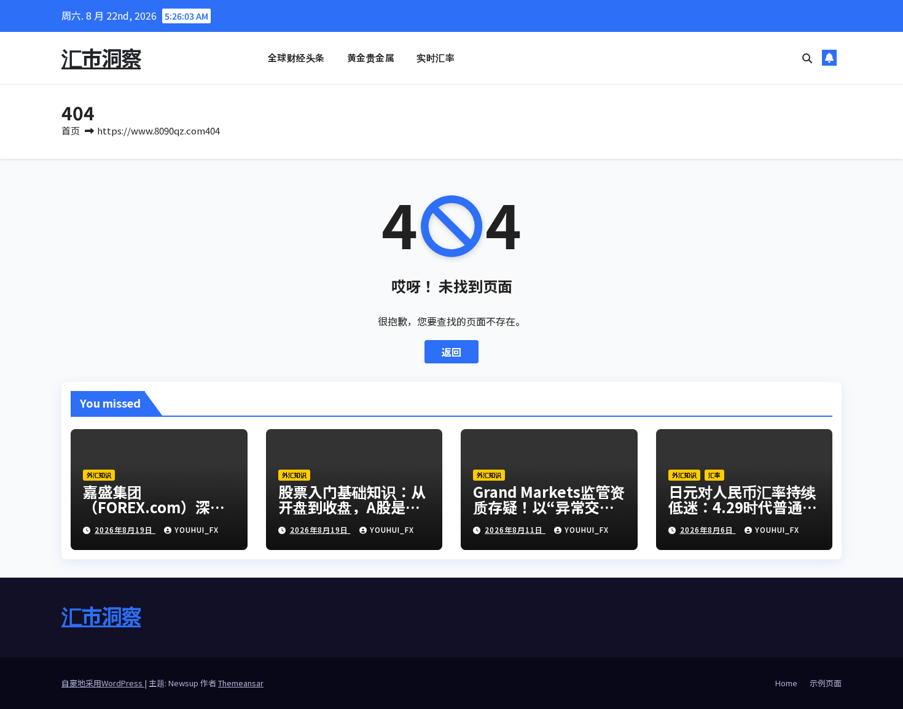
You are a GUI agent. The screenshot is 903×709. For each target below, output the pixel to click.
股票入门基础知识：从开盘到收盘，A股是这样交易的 (352, 507)
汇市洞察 (101, 57)
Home (786, 683)
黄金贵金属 (371, 57)
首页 (70, 130)
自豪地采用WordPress (102, 683)
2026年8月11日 (515, 529)
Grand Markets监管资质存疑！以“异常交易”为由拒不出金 (549, 507)
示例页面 (826, 683)
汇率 (714, 474)
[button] (807, 57)
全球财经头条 (296, 57)
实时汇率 (435, 57)
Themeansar (241, 683)
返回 (451, 351)
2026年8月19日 (125, 529)
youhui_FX (196, 529)
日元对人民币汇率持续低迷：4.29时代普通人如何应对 (742, 507)
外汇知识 (99, 474)
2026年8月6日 (708, 529)
